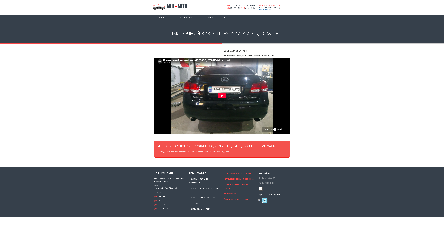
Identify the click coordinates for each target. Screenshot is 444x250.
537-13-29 (161, 196)
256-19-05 (161, 208)
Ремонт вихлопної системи (236, 199)
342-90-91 (161, 200)
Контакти (209, 18)
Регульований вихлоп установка (239, 179)
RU (218, 18)
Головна (160, 18)
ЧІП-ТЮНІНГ (196, 203)
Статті (198, 18)
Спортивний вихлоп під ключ (237, 173)
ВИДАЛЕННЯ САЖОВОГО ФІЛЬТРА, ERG (204, 190)
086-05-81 (161, 204)
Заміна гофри (230, 193)
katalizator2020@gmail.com (168, 188)
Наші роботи (186, 18)
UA (224, 18)
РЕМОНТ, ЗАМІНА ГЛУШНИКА (203, 197)
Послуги (171, 18)
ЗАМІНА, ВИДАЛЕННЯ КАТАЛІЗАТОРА (198, 180)
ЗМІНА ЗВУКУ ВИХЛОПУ (200, 209)
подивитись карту (266, 10)
